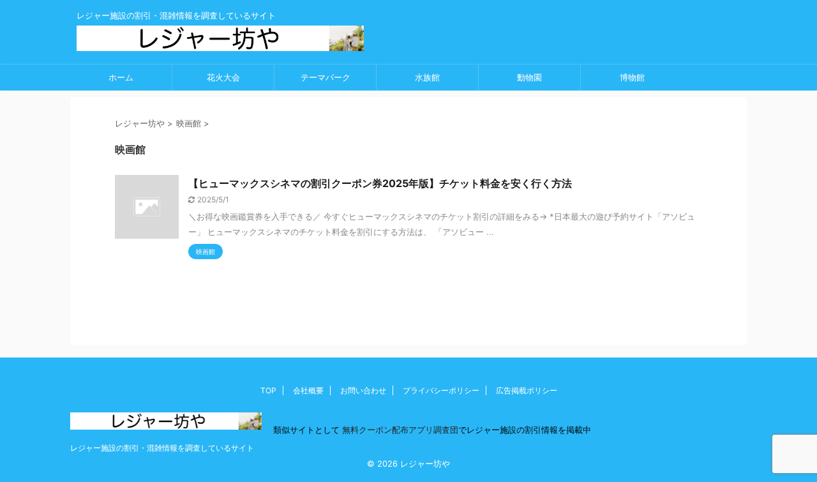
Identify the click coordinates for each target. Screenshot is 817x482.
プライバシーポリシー (441, 390)
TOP (268, 390)
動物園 (529, 77)
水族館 (427, 77)
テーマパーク (325, 77)
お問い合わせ (363, 390)
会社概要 (308, 390)
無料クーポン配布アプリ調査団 (399, 430)
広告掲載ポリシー (526, 390)
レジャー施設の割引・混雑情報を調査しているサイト (162, 448)
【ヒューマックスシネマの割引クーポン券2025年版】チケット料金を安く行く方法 (380, 183)
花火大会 (223, 77)
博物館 (632, 77)
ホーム (121, 77)
